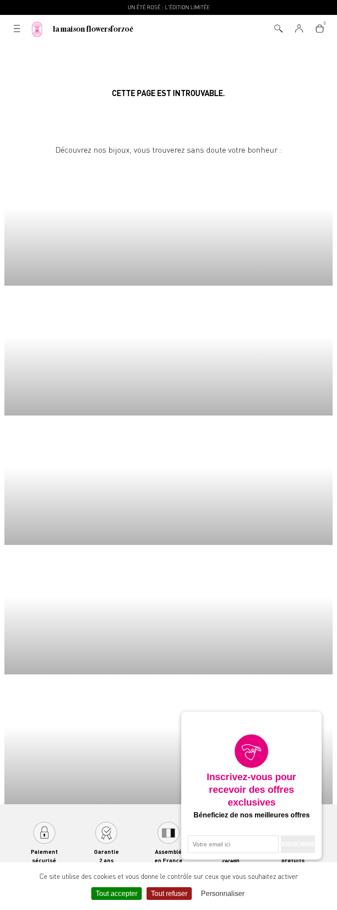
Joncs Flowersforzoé (168, 609)
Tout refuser (169, 893)
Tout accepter (116, 893)
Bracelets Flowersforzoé (168, 350)
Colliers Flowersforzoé (168, 221)
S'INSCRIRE (298, 844)
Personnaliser (222, 893)
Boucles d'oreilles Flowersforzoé (168, 480)
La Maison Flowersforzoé (93, 29)
